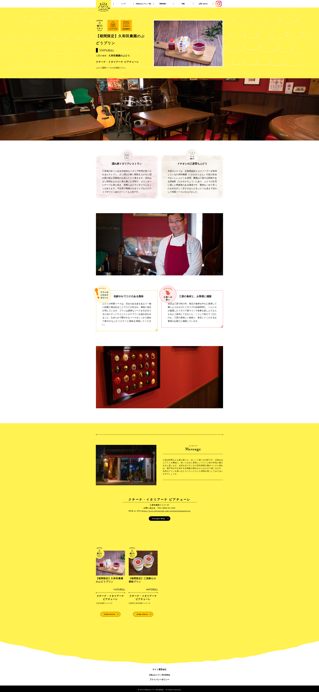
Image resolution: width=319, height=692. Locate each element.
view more (109, 614)
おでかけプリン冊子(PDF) (183, 11)
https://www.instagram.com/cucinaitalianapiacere (166, 511)
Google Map (158, 518)
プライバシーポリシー (159, 679)
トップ (123, 4)
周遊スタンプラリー (183, 4)
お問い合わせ (203, 4)
